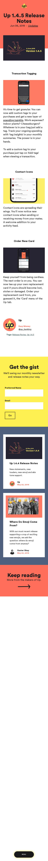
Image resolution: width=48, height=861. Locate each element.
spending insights (13, 120)
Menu (24, 854)
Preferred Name (13, 388)
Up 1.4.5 (30, 335)
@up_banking (25, 329)
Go (10, 415)
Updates (33, 26)
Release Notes (19, 335)
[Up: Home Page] (24, 8)
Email (7, 401)
